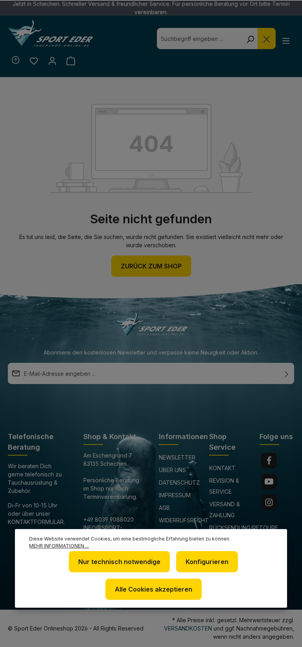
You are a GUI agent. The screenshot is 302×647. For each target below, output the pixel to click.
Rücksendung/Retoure (243, 527)
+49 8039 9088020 (108, 519)
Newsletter (177, 457)
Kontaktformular (36, 521)
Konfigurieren (207, 562)
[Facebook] (269, 461)
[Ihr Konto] (52, 60)
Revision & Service (224, 486)
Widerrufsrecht (184, 520)
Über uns (172, 470)
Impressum (175, 495)
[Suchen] (250, 38)
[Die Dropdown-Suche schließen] (267, 38)
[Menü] (285, 40)
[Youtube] (269, 481)
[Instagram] (269, 502)
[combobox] (200, 38)
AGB (164, 507)
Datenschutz (179, 482)
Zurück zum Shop (151, 266)
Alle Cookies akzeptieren (153, 589)
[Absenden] (286, 373)
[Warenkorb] (70, 60)
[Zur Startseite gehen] (50, 33)
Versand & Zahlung (224, 509)
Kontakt (222, 468)
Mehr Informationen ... (59, 546)
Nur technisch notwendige (119, 562)
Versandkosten (188, 628)
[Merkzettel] (33, 60)
